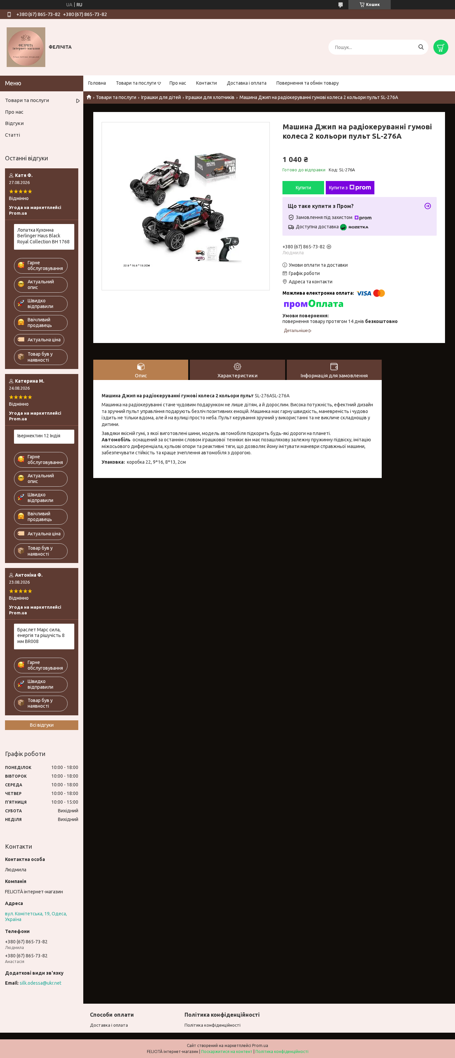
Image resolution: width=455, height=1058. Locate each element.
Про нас (178, 83)
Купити (303, 187)
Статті (12, 135)
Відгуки (14, 123)
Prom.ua (260, 1045)
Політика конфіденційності (212, 1025)
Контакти (206, 83)
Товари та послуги (136, 83)
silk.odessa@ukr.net (40, 983)
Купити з (338, 187)
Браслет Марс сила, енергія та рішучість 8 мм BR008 (41, 635)
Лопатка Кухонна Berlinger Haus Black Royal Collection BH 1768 (43, 235)
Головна (97, 83)
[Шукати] (420, 47)
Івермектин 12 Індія (38, 435)
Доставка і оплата (246, 83)
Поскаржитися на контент (226, 1051)
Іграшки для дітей (161, 97)
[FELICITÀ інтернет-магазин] (26, 47)
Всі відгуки (42, 725)
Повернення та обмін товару (307, 83)
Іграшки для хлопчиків (210, 97)
